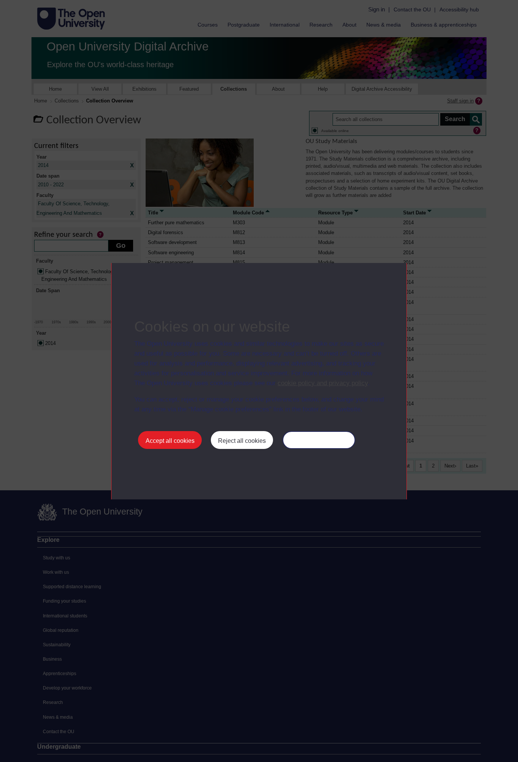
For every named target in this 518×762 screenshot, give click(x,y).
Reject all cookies (242, 441)
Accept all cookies (170, 441)
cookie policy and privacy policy (323, 383)
